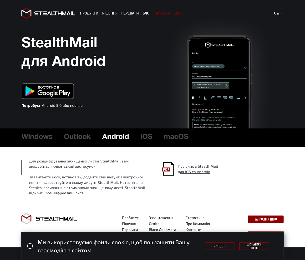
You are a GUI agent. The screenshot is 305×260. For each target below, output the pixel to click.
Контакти (193, 229)
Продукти (89, 13)
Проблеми (130, 218)
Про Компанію (198, 223)
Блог (147, 13)
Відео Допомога (162, 229)
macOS (176, 137)
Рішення (109, 13)
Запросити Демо (266, 219)
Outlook (77, 137)
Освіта (154, 223)
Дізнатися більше (254, 246)
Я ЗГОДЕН (219, 246)
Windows (36, 137)
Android (115, 137)
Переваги (130, 13)
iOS (146, 137)
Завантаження (169, 13)
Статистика (195, 218)
